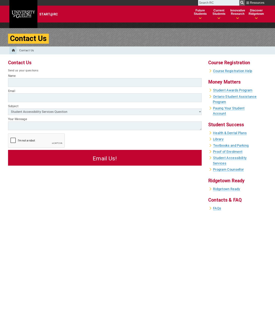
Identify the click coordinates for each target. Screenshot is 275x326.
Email (11, 91)
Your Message (17, 119)
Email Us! (105, 158)
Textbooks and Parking (231, 145)
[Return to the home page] (13, 50)
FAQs (217, 208)
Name (12, 76)
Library (218, 139)
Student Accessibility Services (230, 160)
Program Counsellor (228, 169)
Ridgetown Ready (226, 189)
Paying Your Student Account (229, 110)
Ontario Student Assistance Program (235, 99)
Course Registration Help (232, 71)
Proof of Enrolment (227, 152)
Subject (13, 106)
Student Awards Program (233, 90)
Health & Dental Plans (230, 133)
